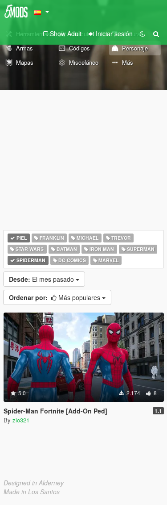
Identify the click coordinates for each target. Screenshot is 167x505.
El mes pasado (42, 279)
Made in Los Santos (32, 491)
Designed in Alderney (34, 482)
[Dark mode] (142, 33)
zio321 (20, 420)
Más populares (55, 297)
